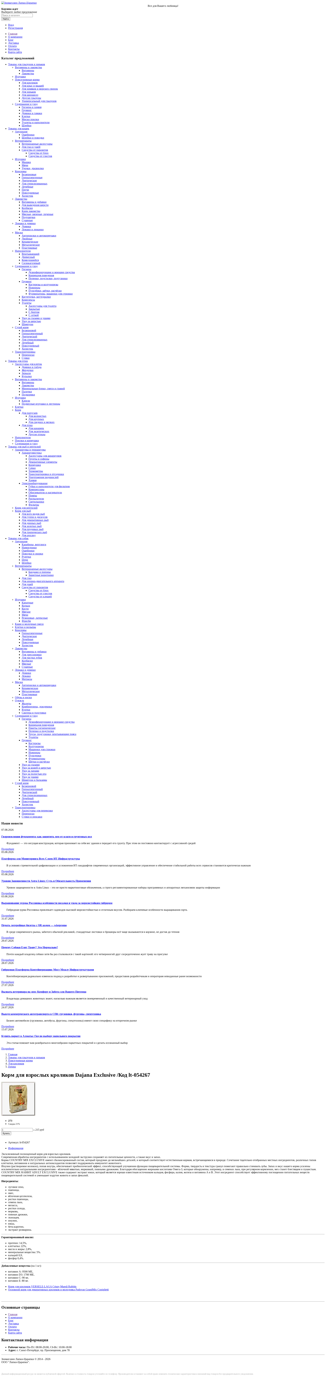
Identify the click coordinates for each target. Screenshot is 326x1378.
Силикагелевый (31, 263)
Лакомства (28, 73)
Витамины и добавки (34, 201)
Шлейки (26, 125)
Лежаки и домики (25, 223)
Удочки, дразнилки (33, 168)
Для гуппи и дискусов (35, 517)
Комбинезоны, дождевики (37, 706)
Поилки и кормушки (27, 440)
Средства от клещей (40, 596)
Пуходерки (35, 755)
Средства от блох (39, 153)
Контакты (14, 49)
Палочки (27, 391)
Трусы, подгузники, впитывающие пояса (52, 734)
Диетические (29, 180)
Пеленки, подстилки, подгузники (48, 278)
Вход (11, 24)
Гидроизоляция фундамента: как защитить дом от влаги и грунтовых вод (46, 836)
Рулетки (26, 556)
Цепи (25, 559)
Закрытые (34, 309)
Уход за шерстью (31, 321)
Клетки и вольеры (25, 627)
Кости (25, 608)
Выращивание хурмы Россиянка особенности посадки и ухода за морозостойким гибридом (56, 903)
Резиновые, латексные (35, 617)
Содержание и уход (26, 104)
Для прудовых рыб (32, 529)
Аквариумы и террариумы (30, 449)
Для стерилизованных (34, 183)
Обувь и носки (23, 697)
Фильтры (34, 504)
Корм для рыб (23, 510)
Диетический (29, 336)
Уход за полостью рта (34, 773)
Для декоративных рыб (35, 520)
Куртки (26, 709)
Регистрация (15, 28)
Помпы (33, 495)
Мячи (25, 165)
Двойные (27, 238)
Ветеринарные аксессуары (37, 143)
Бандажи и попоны (40, 572)
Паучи (25, 189)
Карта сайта (15, 52)
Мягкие (26, 611)
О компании (15, 36)
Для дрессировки (32, 654)
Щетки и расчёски (39, 761)
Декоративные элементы (43, 461)
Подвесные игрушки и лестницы (41, 403)
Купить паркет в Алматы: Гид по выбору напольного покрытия (40, 1036)
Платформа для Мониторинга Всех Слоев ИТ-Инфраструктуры (40, 858)
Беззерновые (29, 174)
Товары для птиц (18, 361)
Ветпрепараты (23, 140)
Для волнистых (37, 416)
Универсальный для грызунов (39, 101)
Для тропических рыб (34, 532)
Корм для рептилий (26, 507)
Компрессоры (36, 489)
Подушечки (28, 217)
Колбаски (27, 208)
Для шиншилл (30, 94)
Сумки (26, 357)
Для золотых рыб (32, 526)
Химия (33, 480)
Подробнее (7, 849)
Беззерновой (29, 330)
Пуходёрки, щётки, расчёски (45, 290)
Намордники (29, 547)
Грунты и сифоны (39, 458)
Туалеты (26, 302)
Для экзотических (39, 431)
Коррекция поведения (41, 275)
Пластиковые (29, 247)
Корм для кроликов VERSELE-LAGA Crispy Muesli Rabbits (42, 1286)
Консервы (20, 171)
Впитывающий (30, 253)
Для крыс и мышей (33, 85)
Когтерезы (35, 743)
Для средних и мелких (42, 422)
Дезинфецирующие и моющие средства (52, 721)
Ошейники (28, 134)
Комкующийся (30, 260)
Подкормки (28, 394)
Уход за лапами (30, 770)
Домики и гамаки (32, 113)
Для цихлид (28, 535)
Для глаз (26, 578)
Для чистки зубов (32, 657)
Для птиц (27, 425)
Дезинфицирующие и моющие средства (52, 272)
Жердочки (27, 370)
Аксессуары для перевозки (37, 810)
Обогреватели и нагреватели (45, 492)
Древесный (28, 257)
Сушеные (27, 220)
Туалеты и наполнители (36, 122)
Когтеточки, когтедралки (36, 296)
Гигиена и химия (31, 107)
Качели (26, 400)
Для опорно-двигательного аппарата (43, 581)
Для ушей (27, 584)
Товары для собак (18, 538)
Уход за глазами (31, 764)
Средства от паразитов (35, 150)
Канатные (27, 602)
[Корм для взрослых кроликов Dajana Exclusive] (18, 1114)
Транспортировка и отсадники (46, 474)
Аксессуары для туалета (42, 305)
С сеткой (34, 315)
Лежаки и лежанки (33, 229)
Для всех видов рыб (33, 513)
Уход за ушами (30, 776)
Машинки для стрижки (42, 749)
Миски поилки (30, 119)
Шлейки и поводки (33, 137)
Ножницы (34, 287)
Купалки (27, 376)
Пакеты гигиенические (42, 728)
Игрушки (20, 76)
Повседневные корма (27, 79)
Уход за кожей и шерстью (36, 767)
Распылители (36, 498)
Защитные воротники (41, 575)
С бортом (34, 312)
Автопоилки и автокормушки (39, 235)
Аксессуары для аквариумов (45, 455)
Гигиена (26, 269)
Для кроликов (30, 82)
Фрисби (26, 621)
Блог (11, 39)
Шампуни (27, 324)
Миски (19, 232)
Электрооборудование (35, 483)
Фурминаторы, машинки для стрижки (51, 293)
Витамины (28, 70)
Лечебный (28, 342)
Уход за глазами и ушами (36, 318)
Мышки (26, 162)
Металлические (31, 244)
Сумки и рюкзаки (32, 816)
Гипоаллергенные (32, 177)
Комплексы (28, 299)
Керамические (30, 241)
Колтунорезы (36, 746)
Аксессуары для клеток (28, 364)
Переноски (28, 354)
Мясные (26, 663)
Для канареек (36, 428)
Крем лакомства (31, 211)
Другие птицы (37, 434)
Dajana (12, 1066)
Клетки (26, 116)
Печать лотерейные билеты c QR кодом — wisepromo (34, 925)
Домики (26, 226)
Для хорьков (29, 91)
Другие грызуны (31, 98)
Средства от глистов (40, 156)
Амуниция (21, 131)
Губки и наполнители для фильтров (49, 486)
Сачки (32, 468)
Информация (15, 1148)
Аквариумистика (32, 452)
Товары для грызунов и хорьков (26, 64)
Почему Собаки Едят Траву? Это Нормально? (29, 947)
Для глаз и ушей (31, 146)
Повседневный (30, 345)
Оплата (12, 46)
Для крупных (36, 419)
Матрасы (27, 679)
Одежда (19, 700)
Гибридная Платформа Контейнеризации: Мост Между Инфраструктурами (47, 969)
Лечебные (27, 186)
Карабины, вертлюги (34, 544)
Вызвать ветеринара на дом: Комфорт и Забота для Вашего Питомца (43, 991)
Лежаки (26, 676)
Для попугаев (30, 413)
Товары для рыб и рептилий (24, 446)
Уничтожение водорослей (44, 477)
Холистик (27, 195)
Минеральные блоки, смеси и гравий (43, 388)
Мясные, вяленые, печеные (37, 214)
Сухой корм (22, 327)
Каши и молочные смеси (29, 624)
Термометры (36, 471)
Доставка (13, 42)
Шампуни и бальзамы (34, 780)
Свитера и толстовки (34, 712)
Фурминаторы (37, 758)
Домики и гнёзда (31, 367)
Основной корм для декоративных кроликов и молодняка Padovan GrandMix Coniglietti (58, 1289)
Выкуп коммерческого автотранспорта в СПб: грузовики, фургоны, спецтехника (51, 1014)
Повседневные (30, 192)
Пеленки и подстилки (41, 731)
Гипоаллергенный (32, 333)
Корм (18, 409)
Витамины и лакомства (28, 67)
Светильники (36, 501)
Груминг (27, 110)
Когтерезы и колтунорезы (43, 284)
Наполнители (23, 250)
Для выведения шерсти (35, 205)
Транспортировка (25, 351)
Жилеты (26, 703)
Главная (12, 33)
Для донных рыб (31, 523)
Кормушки (35, 465)
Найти (6, 19)
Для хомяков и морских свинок (40, 88)
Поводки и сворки (32, 553)
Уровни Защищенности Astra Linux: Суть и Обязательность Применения (46, 880)
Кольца (26, 605)
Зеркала (26, 373)
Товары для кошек (18, 128)
